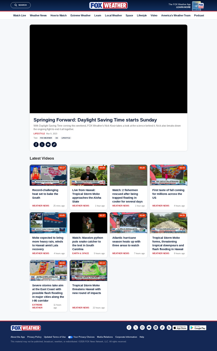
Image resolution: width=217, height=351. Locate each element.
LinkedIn (155, 327)
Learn (97, 15)
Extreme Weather (81, 15)
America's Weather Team (175, 15)
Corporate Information (126, 337)
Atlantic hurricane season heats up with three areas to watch (126, 241)
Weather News (38, 15)
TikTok (162, 327)
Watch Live (19, 15)
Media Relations (105, 337)
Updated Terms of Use (55, 337)
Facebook (36, 144)
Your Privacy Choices (84, 337)
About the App (18, 337)
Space (129, 15)
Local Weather (113, 15)
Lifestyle (142, 15)
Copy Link (54, 144)
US (57, 138)
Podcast (199, 15)
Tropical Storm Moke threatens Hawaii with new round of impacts (86, 289)
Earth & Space (80, 253)
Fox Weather (108, 5)
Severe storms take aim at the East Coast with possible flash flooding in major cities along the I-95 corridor (48, 293)
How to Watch (59, 15)
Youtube (149, 327)
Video (154, 15)
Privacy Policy (34, 337)
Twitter (42, 144)
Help (142, 337)
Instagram (142, 327)
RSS (169, 327)
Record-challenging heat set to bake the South (45, 194)
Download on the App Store (179, 327)
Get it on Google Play (197, 327)
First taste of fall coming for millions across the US (168, 194)
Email (48, 144)
